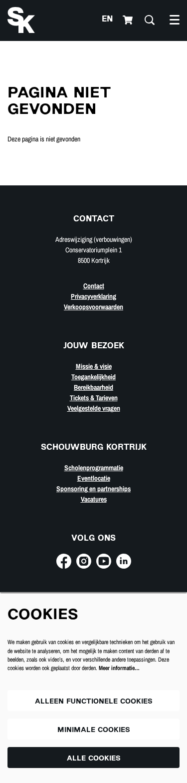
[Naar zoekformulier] (150, 19)
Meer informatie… (119, 668)
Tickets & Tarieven (94, 397)
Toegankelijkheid (93, 376)
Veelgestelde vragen (93, 408)
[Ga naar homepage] (21, 20)
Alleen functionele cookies (94, 702)
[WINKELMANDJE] (129, 19)
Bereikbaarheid (93, 387)
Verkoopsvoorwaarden (93, 306)
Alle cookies (94, 759)
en (107, 19)
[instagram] (83, 561)
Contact (93, 285)
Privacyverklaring (93, 296)
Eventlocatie (93, 478)
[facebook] (63, 561)
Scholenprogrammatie (93, 467)
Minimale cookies (93, 730)
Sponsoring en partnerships (93, 488)
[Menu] (175, 19)
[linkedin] (123, 561)
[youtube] (103, 561)
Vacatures (94, 499)
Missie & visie (94, 366)
